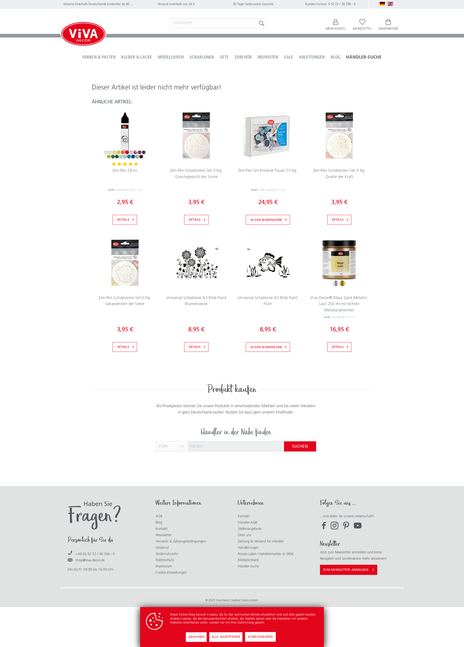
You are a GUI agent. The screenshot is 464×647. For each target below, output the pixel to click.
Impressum (164, 566)
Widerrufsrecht (167, 554)
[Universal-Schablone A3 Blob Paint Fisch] (268, 263)
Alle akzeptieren (226, 637)
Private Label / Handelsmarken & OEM (265, 554)
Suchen (300, 447)
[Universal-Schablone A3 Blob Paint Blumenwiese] (196, 263)
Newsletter (164, 535)
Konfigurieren (260, 637)
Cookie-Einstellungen (171, 573)
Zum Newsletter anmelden (345, 570)
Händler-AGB (247, 523)
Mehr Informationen (279, 622)
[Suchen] (261, 23)
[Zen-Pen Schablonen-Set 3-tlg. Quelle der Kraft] (339, 135)
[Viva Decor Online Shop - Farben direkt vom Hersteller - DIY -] (83, 34)
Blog (159, 523)
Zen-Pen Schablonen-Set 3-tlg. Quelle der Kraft (339, 174)
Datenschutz (165, 560)
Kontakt (161, 529)
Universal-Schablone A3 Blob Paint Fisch (268, 301)
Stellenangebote (249, 529)
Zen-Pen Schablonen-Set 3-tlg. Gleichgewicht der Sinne (196, 174)
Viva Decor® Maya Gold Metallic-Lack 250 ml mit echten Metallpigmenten (339, 304)
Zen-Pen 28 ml (124, 171)
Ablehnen (196, 637)
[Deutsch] (382, 4)
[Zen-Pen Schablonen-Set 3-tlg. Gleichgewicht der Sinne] (196, 135)
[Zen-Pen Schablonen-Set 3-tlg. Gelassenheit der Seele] (124, 263)
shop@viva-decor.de (90, 560)
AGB (159, 516)
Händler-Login (248, 548)
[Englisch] (390, 4)
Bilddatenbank (248, 560)
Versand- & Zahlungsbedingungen (181, 541)
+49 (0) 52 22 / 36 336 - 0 (95, 554)
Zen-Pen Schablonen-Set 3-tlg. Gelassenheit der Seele (125, 301)
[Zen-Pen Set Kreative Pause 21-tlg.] (268, 135)
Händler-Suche (248, 566)
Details (123, 219)
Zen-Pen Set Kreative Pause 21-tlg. (267, 171)
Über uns (244, 535)
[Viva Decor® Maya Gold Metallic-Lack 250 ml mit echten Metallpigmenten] (339, 263)
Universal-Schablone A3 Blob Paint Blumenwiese (196, 301)
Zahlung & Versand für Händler (261, 541)
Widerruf (162, 548)
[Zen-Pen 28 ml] (124, 135)
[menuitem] (219, 23)
